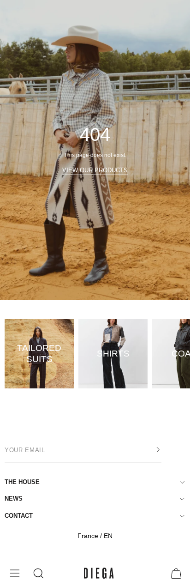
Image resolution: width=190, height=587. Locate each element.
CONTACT (19, 515)
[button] (37, 573)
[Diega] (99, 573)
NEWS (14, 498)
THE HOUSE (22, 481)
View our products (95, 170)
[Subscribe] (149, 449)
